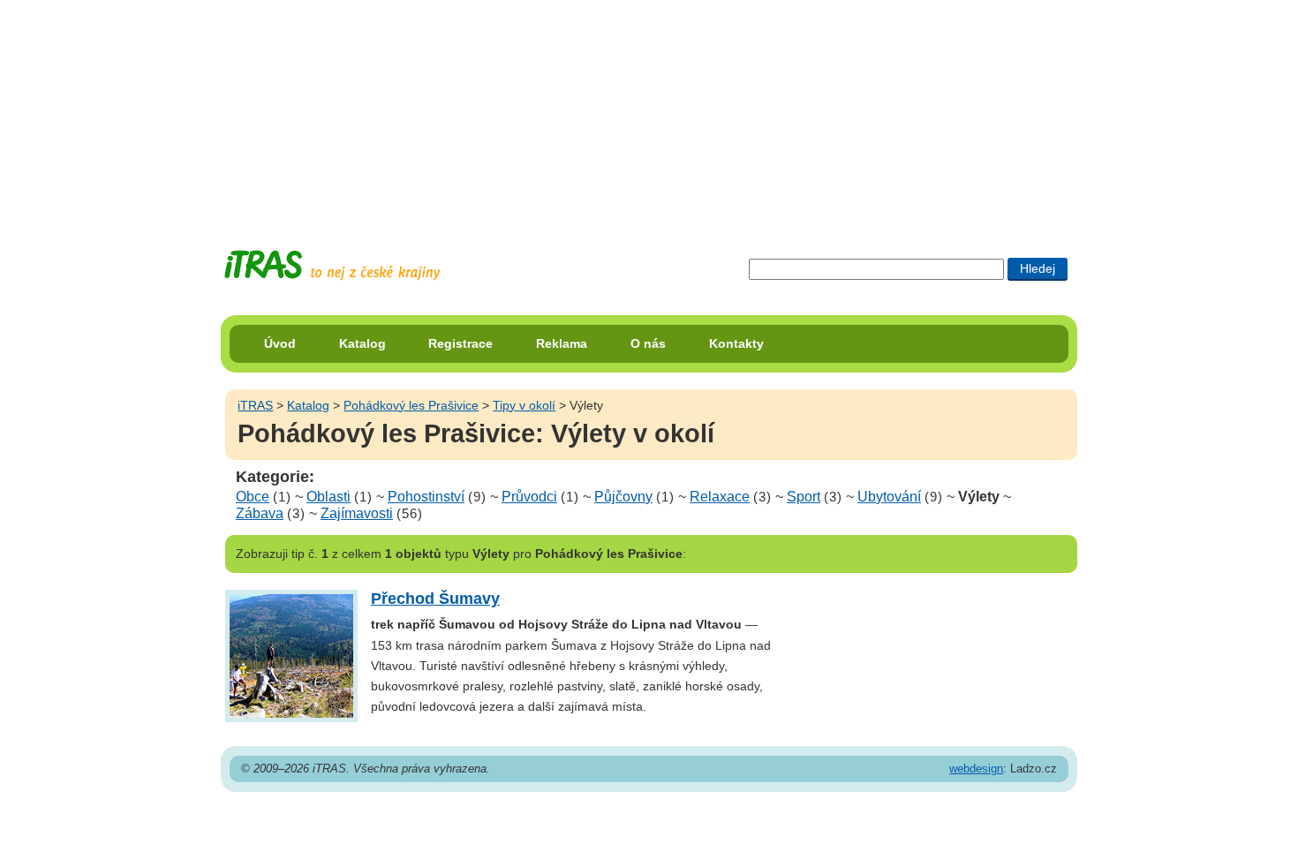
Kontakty (736, 343)
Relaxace (720, 496)
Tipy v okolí (524, 405)
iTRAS (255, 405)
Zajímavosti (357, 513)
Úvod (280, 343)
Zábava (259, 513)
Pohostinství (426, 496)
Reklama (561, 343)
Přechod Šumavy (435, 598)
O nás (648, 343)
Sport (803, 496)
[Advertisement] (649, 110)
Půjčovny (623, 496)
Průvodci (529, 496)
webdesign (976, 768)
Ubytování (889, 496)
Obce (252, 496)
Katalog (362, 343)
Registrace (460, 343)
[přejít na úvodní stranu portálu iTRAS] (332, 265)
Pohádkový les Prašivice (411, 405)
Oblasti (328, 496)
